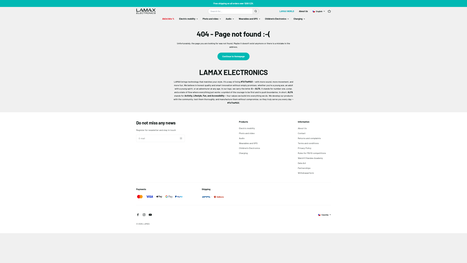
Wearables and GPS (248, 18)
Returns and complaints (309, 138)
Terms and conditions (308, 143)
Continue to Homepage (233, 56)
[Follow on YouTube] (150, 214)
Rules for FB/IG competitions (312, 153)
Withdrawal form (306, 173)
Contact (301, 133)
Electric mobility (187, 18)
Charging (298, 18)
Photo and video (210, 18)
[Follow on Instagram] (144, 214)
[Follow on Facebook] (137, 214)
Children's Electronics (275, 18)
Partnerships (304, 168)
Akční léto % (168, 18)
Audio (228, 18)
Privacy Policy (304, 148)
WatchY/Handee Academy (310, 158)
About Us (303, 11)
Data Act (302, 163)
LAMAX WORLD (286, 11)
